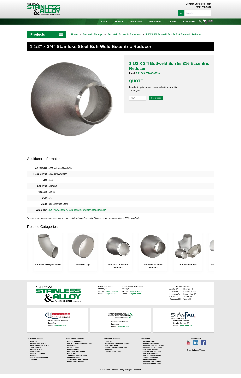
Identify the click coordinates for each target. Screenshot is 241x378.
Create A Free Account (39, 357)
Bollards (119, 21)
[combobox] (194, 13)
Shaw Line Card (149, 341)
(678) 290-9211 (186, 326)
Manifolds (109, 349)
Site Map (33, 355)
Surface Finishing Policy (39, 345)
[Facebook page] (203, 342)
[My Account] (200, 21)
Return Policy (35, 351)
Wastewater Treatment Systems (117, 343)
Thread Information (150, 357)
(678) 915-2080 (60, 326)
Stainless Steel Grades (152, 361)
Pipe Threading (73, 349)
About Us (33, 341)
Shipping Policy (36, 349)
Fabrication (136, 21)
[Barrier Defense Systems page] (57, 315)
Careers (172, 21)
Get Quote (156, 98)
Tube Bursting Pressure (152, 355)
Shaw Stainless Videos (196, 350)
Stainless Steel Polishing (77, 355)
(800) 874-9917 (136, 291)
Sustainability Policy (38, 343)
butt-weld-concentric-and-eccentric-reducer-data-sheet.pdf (77, 210)
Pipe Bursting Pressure (152, 351)
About (104, 21)
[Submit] (181, 13)
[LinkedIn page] (196, 342)
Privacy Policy (35, 347)
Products (47, 34)
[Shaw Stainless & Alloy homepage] (58, 294)
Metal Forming (73, 347)
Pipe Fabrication (111, 345)
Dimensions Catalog (151, 343)
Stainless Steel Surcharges (153, 345)
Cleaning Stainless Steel (152, 347)
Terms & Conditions (37, 353)
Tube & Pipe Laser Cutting (77, 359)
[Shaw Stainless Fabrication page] (183, 315)
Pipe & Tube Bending (75, 361)
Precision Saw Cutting (76, 351)
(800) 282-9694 (112, 291)
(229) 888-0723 (135, 294)
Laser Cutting (72, 345)
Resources (155, 21)
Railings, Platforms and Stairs (116, 347)
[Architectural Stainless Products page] (120, 315)
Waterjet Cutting (73, 357)
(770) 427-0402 (110, 294)
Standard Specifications (152, 363)
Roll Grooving (72, 353)
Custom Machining (74, 341)
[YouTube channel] (188, 342)
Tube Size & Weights (151, 353)
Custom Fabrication (112, 351)
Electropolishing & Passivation (79, 343)
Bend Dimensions (150, 359)
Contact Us (189, 21)
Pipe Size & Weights (150, 349)
